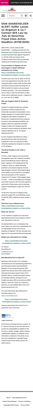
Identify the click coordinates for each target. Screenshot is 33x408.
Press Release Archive (19, 397)
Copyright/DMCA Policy (11, 405)
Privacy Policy (25, 405)
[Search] (22, 16)
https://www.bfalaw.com (9, 295)
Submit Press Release (9, 401)
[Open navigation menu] (3, 15)
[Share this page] (30, 15)
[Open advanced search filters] (26, 16)
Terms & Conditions (24, 401)
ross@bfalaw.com (7, 251)
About (8, 397)
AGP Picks (4, 2)
